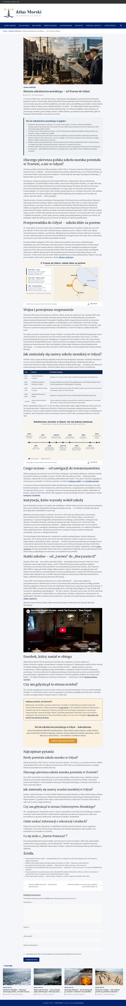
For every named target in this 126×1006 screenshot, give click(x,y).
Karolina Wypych (39, 95)
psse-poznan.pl (78, 1003)
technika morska (92, 481)
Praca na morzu (24, 25)
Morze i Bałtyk (7, 987)
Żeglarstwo (79, 25)
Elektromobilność (66, 25)
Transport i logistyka (93, 25)
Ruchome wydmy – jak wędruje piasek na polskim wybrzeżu (107, 991)
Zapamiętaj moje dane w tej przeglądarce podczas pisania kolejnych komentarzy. (53, 954)
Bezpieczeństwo (110, 25)
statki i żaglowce (30, 599)
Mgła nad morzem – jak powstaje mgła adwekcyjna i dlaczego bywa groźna (47, 992)
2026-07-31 (28, 95)
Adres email (28, 936)
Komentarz (27, 902)
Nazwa (26, 927)
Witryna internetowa (30, 945)
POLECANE (8, 966)
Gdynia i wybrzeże (10, 25)
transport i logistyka (31, 495)
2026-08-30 (8, 994)
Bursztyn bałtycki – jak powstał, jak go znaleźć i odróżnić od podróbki (78, 991)
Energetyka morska (50, 25)
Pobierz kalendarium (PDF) (63, 741)
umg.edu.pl (64, 708)
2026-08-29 (69, 994)
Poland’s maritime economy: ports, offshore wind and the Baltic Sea (82, 886)
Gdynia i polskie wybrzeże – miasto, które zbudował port (42, 886)
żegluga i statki (75, 481)
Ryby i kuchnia (36, 25)
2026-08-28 (100, 994)
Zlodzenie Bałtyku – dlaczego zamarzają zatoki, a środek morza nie (16, 992)
